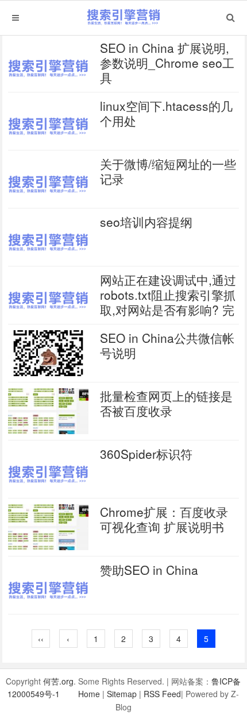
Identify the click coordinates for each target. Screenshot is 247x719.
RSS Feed (162, 693)
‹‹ (41, 638)
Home (89, 693)
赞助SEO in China (149, 569)
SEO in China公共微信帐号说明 (167, 345)
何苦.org (58, 681)
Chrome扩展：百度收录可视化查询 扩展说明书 (164, 519)
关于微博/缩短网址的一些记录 (168, 171)
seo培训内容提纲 (146, 221)
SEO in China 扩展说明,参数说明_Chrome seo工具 (167, 62)
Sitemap (122, 693)
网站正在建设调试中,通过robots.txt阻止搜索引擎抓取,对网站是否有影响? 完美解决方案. (168, 302)
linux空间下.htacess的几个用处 (166, 113)
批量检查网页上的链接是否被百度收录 (166, 403)
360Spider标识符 (146, 453)
